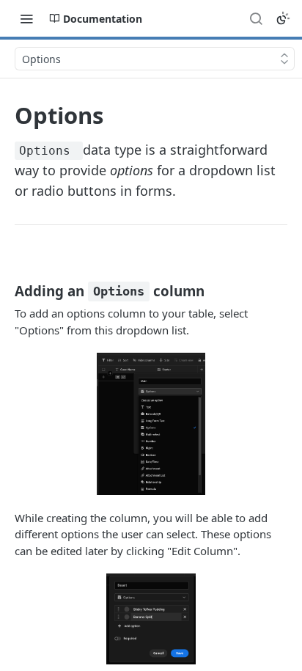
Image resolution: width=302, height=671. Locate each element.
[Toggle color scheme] (283, 18)
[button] (151, 423)
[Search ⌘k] (256, 18)
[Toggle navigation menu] (26, 18)
